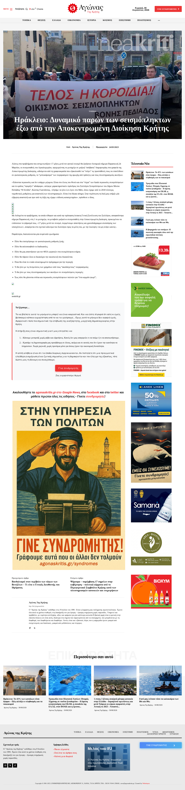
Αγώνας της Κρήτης (81, 147)
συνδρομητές (95, 396)
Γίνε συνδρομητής (68, 368)
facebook (93, 392)
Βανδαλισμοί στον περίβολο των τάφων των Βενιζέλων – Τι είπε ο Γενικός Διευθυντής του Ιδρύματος (35, 584)
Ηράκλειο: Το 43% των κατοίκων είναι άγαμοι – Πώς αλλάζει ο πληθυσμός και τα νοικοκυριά (159, 175)
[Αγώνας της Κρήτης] (18, 615)
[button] (22, 9)
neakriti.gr (16, 296)
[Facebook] (30, 627)
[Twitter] (35, 627)
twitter (114, 392)
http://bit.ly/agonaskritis (36, 606)
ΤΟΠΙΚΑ (92, 111)
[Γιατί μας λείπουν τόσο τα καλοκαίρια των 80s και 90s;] (137, 221)
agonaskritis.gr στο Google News (58, 392)
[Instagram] (5, 765)
